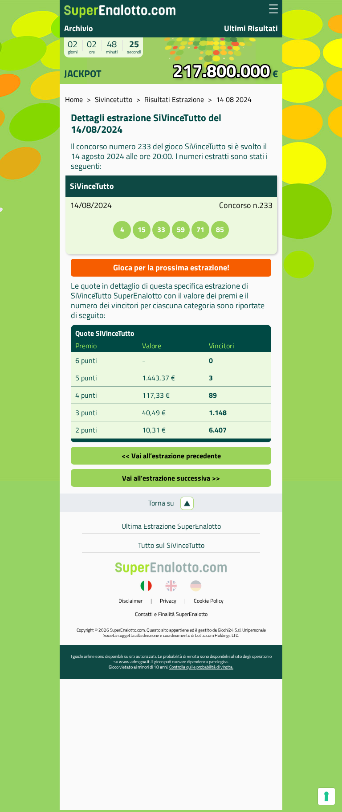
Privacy (168, 600)
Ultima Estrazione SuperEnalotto (171, 526)
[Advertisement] (171, 748)
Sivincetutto (113, 99)
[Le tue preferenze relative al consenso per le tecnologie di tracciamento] (326, 796)
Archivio (78, 28)
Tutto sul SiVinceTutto (171, 545)
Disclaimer (130, 600)
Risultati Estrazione (174, 99)
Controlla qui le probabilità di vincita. (201, 667)
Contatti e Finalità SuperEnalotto (171, 614)
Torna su (162, 503)
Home (74, 99)
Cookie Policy (209, 600)
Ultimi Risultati (251, 28)
